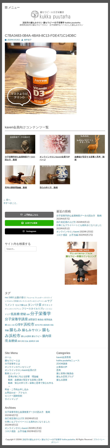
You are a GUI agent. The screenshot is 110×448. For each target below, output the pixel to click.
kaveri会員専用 (63, 357)
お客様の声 (61, 367)
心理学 (19, 324)
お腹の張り (20, 297)
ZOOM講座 (61, 363)
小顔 (12, 325)
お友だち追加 (31, 223)
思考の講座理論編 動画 (16, 187)
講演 (22, 341)
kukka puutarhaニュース (67, 360)
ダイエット (47, 305)
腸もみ (15, 330)
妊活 (9, 325)
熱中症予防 (39, 325)
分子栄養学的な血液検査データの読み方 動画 (79, 215)
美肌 (51, 325)
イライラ (46, 298)
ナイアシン (17, 309)
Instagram (31, 231)
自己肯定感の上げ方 (66, 222)
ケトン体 (43, 301)
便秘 (23, 314)
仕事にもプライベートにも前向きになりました (79, 225)
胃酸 (7, 330)
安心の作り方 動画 (49, 187)
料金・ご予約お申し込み (17, 389)
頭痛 (37, 341)
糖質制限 (46, 325)
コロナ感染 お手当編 (67, 235)
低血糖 (15, 314)
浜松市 (29, 324)
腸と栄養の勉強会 (65, 373)
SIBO (11, 297)
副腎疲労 (33, 319)
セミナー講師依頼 (13, 396)
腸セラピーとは (12, 360)
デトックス (9, 309)
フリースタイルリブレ (33, 308)
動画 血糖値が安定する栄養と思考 (25, 380)
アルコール (30, 298)
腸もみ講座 (26, 336)
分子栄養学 (40, 313)
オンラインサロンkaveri (67, 231)
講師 (19, 341)
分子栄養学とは (12, 363)
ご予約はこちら (31, 214)
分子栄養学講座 (16, 319)
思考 (58, 370)
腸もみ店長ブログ (65, 376)
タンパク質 (34, 304)
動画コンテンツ (12, 373)
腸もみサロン (32, 330)
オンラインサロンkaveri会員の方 (20, 370)
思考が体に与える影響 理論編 (23, 376)
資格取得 (32, 341)
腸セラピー (37, 336)
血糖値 (12, 340)
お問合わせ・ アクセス (16, 392)
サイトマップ (11, 399)
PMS (6, 298)
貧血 (26, 341)
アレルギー (39, 298)
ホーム (8, 357)
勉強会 (41, 320)
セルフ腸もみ (21, 305)
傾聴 (28, 314)
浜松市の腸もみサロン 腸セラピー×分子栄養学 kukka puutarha (51, 22)
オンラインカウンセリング (29, 301)
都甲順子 (28, 40)
